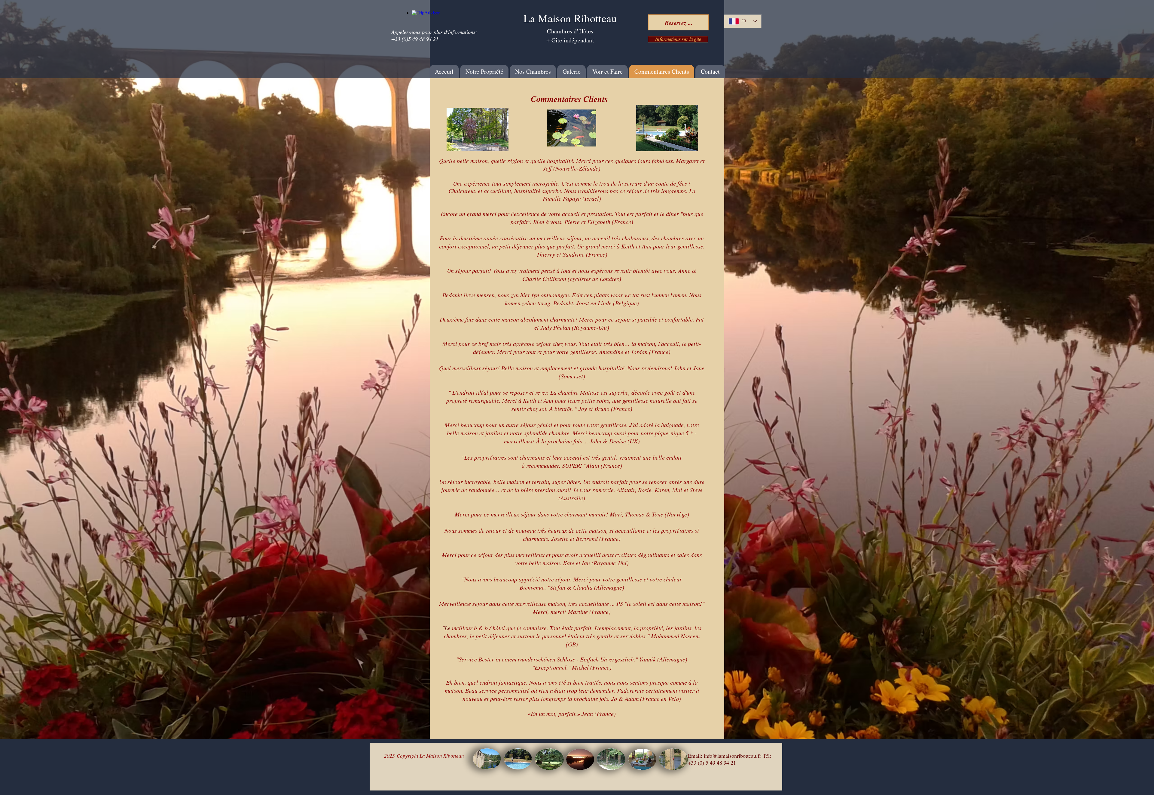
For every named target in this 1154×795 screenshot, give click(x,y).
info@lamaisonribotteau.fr (732, 755)
